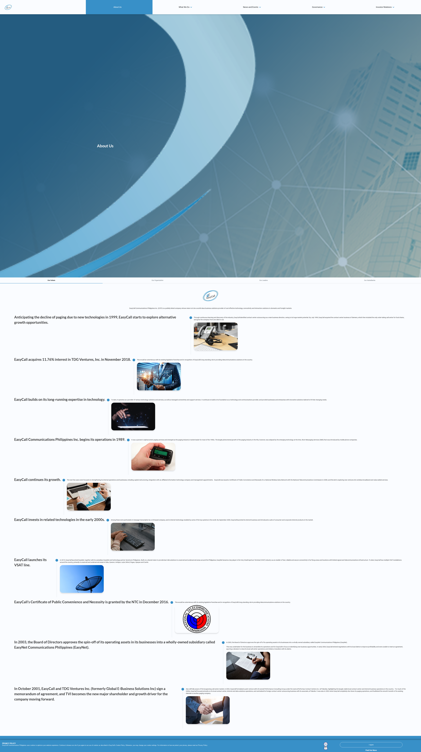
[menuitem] (119, 7)
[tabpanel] (210, 508)
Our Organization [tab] (157, 280)
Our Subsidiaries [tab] (369, 280)
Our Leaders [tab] (263, 280)
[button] (119, 7)
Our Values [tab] (51, 280)
